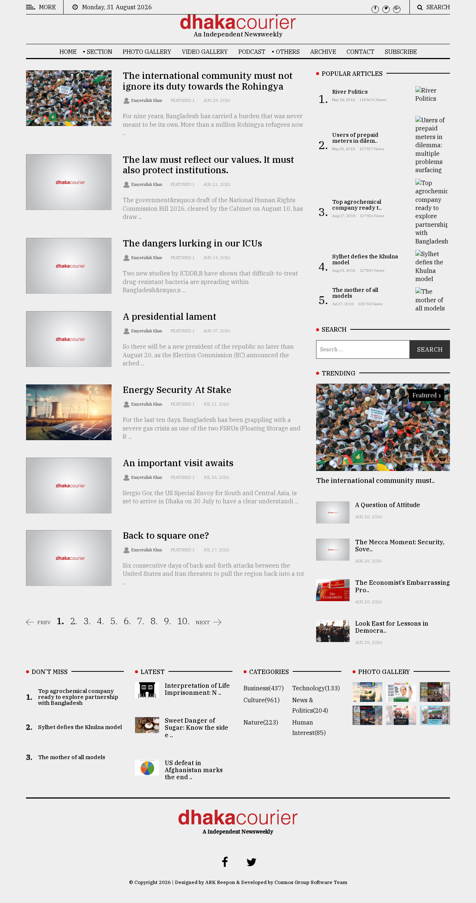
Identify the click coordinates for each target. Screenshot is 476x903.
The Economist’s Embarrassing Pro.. (402, 586)
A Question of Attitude (387, 505)
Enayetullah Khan (147, 100)
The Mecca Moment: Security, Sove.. (399, 545)
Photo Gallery (147, 51)
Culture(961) (262, 700)
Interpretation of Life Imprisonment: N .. (197, 689)
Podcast (252, 51)
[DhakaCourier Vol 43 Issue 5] (368, 696)
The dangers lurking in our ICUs (192, 243)
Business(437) (264, 688)
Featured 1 (183, 100)
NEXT (203, 622)
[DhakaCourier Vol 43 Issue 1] (401, 719)
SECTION (99, 51)
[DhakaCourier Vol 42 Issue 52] (435, 719)
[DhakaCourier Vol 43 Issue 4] (401, 696)
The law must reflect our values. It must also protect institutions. (208, 165)
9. (167, 621)
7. (140, 621)
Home (68, 51)
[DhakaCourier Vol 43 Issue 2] (368, 719)
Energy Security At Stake (177, 390)
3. (87, 621)
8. (154, 621)
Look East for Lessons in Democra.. (391, 627)
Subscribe (401, 51)
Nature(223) (261, 722)
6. (127, 621)
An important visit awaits (178, 463)
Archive (323, 51)
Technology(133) (316, 688)
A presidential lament (169, 316)
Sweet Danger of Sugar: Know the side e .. (196, 727)
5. (114, 621)
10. (183, 621)
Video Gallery (205, 51)
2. (73, 621)
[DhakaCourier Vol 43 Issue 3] (435, 696)
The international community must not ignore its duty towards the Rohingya (208, 81)
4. (100, 621)
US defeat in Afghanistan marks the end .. (194, 770)
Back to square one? (166, 535)
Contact (360, 51)
